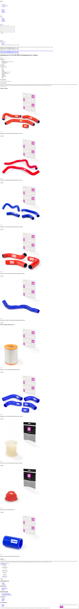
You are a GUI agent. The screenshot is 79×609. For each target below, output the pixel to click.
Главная (3, 9)
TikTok (3, 600)
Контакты (3, 12)
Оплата (3, 589)
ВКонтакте (3, 598)
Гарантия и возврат (4, 588)
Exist (2, 605)
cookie (63, 605)
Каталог (4, 4)
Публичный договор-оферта (6, 593)
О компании (3, 11)
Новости (3, 19)
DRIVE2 (3, 599)
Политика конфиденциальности (6, 594)
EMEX (3, 606)
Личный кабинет (5, 5)
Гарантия (3, 576)
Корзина (4, 6)
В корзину (1, 58)
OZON (3, 604)
